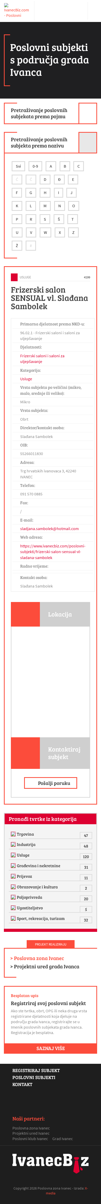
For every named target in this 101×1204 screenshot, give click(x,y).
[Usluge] (14, 855)
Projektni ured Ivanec (30, 1133)
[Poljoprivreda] (14, 897)
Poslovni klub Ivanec (30, 1138)
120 (86, 856)
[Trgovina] (14, 834)
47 (86, 835)
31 (86, 867)
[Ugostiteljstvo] (14, 907)
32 (86, 920)
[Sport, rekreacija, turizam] (14, 918)
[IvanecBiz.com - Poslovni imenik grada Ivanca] (17, 11)
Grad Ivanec (62, 1138)
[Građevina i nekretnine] (14, 865)
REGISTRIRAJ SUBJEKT (36, 1070)
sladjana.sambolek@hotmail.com (49, 528)
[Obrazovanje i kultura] (14, 887)
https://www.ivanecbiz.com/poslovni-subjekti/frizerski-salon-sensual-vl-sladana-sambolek (52, 551)
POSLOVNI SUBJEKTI (33, 1077)
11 (86, 877)
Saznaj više (51, 1048)
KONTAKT (22, 1084)
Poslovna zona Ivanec (31, 1128)
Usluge (25, 277)
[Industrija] (14, 844)
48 (86, 846)
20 (86, 898)
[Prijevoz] (14, 876)
